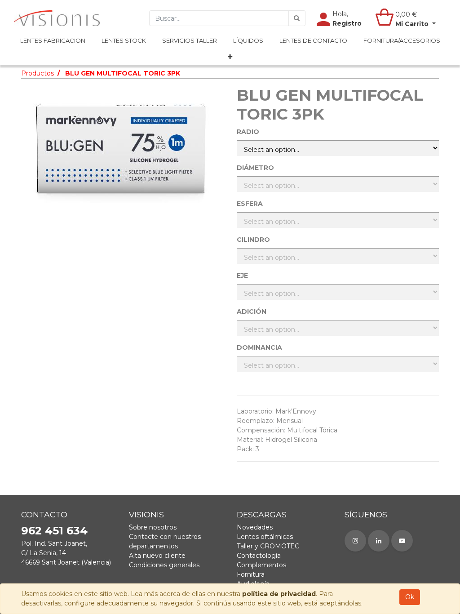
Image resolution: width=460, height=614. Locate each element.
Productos (37, 73)
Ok (409, 597)
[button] (230, 57)
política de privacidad (279, 594)
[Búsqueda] (296, 18)
